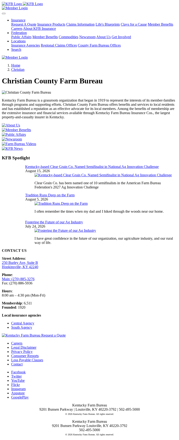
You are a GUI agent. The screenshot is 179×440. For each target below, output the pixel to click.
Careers (16, 29)
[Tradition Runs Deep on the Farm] (61, 203)
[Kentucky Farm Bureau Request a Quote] (34, 335)
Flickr (15, 385)
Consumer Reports (25, 356)
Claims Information (80, 24)
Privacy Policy (22, 352)
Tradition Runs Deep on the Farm (50, 195)
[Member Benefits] (89, 130)
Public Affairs (21, 37)
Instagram (18, 389)
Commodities (68, 37)
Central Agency (22, 323)
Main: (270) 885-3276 (18, 279)
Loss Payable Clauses (27, 360)
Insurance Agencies (25, 45)
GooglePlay (20, 397)
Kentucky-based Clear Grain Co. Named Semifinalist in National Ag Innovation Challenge (92, 167)
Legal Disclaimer (23, 347)
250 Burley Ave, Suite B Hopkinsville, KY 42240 (20, 265)
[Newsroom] (89, 139)
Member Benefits (160, 24)
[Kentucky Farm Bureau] (22, 4)
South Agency (21, 327)
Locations (18, 41)
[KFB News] (89, 149)
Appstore (18, 393)
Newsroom (87, 37)
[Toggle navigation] (4, 13)
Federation (19, 33)
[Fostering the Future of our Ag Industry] (65, 230)
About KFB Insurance (39, 29)
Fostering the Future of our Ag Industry (54, 222)
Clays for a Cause (134, 24)
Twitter (16, 376)
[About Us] (89, 125)
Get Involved (121, 37)
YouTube (18, 380)
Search (16, 49)
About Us (103, 37)
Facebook (18, 372)
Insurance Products (51, 24)
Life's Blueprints (108, 24)
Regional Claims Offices (59, 45)
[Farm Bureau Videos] (89, 144)
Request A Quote (23, 24)
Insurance (18, 20)
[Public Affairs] (89, 135)
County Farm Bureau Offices (99, 45)
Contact (17, 364)
